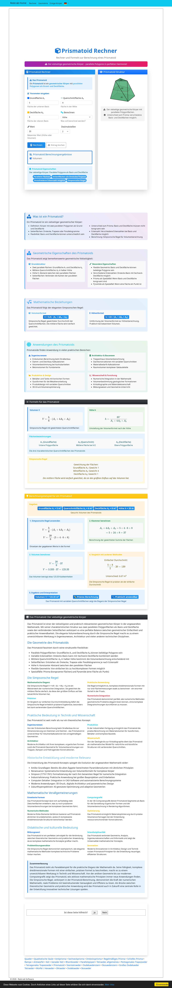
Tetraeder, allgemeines (108, 962)
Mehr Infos (109, 984)
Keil (48, 962)
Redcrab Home (18, 3)
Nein (104, 912)
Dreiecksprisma (94, 958)
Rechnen (37, 145)
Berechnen (69, 112)
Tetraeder (29, 968)
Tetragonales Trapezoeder (39, 965)
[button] (66, 3)
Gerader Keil (57, 962)
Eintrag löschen (58, 145)
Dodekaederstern (92, 965)
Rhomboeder (72, 962)
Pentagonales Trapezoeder (134, 962)
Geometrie (43, 3)
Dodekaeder (73, 968)
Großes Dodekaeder (129, 965)
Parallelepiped (87, 962)
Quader (29, 958)
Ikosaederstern (109, 965)
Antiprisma (61, 958)
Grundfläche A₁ (37, 98)
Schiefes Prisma (135, 958)
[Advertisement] (86, 28)
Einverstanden (162, 984)
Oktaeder (60, 968)
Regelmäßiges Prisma (115, 958)
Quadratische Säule (43, 958)
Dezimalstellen (68, 126)
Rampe (28, 962)
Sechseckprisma (76, 958)
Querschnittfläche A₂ (73, 98)
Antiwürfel (38, 962)
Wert (32, 126)
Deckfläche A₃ (36, 112)
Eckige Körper (56, 3)
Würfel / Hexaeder (45, 968)
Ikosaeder (86, 968)
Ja (95, 912)
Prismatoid (59, 965)
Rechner (33, 3)
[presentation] (56, 419)
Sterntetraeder (73, 965)
